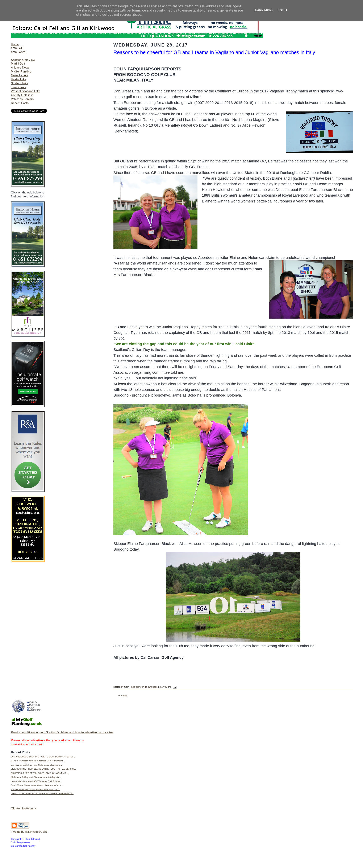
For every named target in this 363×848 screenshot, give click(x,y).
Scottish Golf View (23, 59)
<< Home (122, 695)
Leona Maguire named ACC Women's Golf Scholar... (36, 781)
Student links (19, 83)
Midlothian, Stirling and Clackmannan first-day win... (36, 777)
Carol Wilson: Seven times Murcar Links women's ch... (37, 785)
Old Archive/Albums (24, 808)
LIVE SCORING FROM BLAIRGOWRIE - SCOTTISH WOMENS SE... (44, 769)
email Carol (18, 51)
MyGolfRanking (21, 71)
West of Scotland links (25, 91)
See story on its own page (144, 687)
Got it (283, 10)
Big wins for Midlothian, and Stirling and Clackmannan (37, 765)
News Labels (19, 75)
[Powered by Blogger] (20, 827)
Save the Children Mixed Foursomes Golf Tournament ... (38, 761)
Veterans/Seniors (22, 99)
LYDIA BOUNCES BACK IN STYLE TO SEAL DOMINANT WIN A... (43, 757)
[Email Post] (173, 687)
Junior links (18, 87)
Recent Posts (20, 103)
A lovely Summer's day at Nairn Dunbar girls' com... (35, 789)
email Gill (17, 47)
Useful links (18, 79)
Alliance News (20, 67)
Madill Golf (18, 63)
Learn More (263, 10)
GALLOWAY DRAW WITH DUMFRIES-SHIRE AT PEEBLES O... (42, 793)
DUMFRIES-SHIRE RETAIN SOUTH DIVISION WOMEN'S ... (39, 773)
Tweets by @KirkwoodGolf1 (29, 831)
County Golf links (22, 95)
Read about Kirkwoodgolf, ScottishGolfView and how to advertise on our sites (62, 732)
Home (15, 44)
